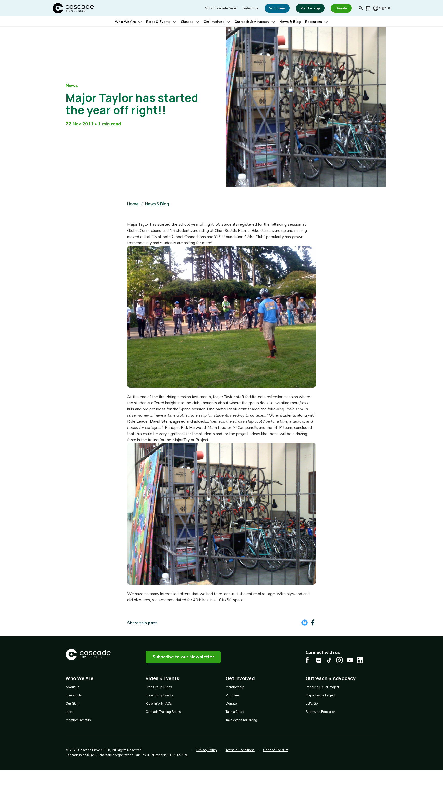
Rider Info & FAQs (159, 703)
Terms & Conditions (240, 750)
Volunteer (233, 695)
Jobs (69, 712)
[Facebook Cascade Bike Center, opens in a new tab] (309, 660)
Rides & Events (158, 21)
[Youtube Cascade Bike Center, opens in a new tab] (350, 660)
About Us (72, 687)
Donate (231, 703)
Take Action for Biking (241, 720)
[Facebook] (313, 622)
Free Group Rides (159, 687)
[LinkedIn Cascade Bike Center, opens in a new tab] (360, 660)
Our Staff (72, 703)
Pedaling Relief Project (322, 687)
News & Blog (290, 21)
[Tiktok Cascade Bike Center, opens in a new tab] (329, 660)
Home (133, 204)
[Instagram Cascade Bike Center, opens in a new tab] (339, 660)
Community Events (159, 695)
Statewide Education (321, 712)
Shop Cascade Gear (220, 8)
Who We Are (125, 21)
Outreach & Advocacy (252, 21)
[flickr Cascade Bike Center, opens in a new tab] (319, 660)
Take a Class (235, 712)
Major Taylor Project (320, 695)
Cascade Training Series (163, 712)
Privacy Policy (206, 750)
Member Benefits (78, 720)
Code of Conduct (275, 750)
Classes (187, 21)
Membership (235, 687)
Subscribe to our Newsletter (183, 657)
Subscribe (250, 8)
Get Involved (214, 21)
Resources (313, 21)
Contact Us (74, 695)
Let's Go (312, 703)
